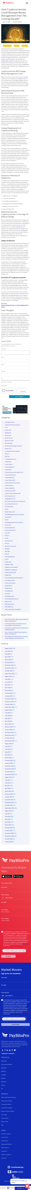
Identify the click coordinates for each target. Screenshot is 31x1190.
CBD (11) (7, 454)
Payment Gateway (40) (10, 572)
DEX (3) (6, 509)
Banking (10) (8, 432)
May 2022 (7, 785)
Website (3, 371)
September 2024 (9, 707)
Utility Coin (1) (8, 601)
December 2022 (9, 766)
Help (2, 1125)
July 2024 (7, 713)
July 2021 (7, 813)
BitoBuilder (4, 1068)
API (2, 1088)
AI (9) (6, 427)
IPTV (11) (7, 543)
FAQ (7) (6, 519)
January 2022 (8, 797)
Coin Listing (4, 1114)
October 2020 (9, 839)
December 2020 (9, 833)
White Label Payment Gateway (8, 1097)
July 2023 (7, 746)
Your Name (4, 887)
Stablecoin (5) (8, 588)
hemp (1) (7, 535)
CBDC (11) (7, 456)
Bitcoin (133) (8, 435)
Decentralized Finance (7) (11, 504)
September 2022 (9, 774)
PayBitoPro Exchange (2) (11, 570)
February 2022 (9, 794)
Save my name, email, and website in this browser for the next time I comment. (15, 381)
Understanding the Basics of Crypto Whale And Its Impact (14, 306)
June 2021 (8, 816)
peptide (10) (8, 575)
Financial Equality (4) (10, 527)
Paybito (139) (8, 562)
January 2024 (8, 729)
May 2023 (7, 752)
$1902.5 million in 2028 (6, 61)
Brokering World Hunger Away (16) (13, 446)
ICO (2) (6, 538)
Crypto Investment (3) (10, 475)
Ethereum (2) (8, 517)
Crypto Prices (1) (9, 485)
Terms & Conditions (6, 1134)
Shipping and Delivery (6, 1144)
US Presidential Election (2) (11, 599)
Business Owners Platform (7, 1111)
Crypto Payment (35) (10, 480)
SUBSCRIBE (15, 1024)
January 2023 (8, 763)
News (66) (7, 551)
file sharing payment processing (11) (14, 522)
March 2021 (8, 825)
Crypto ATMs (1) (9, 464)
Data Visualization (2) (10, 496)
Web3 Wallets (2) (9, 606)
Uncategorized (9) (9, 596)
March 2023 (8, 757)
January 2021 (8, 830)
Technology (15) (9, 591)
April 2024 (8, 721)
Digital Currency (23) (10, 512)
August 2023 (8, 743)
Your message (5, 918)
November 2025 (9, 668)
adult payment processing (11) (12, 425)
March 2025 (8, 690)
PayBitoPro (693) (9, 564)
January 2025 (8, 696)
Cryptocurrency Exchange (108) (12, 493)
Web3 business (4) (9, 604)
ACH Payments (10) (9, 422)
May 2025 (7, 685)
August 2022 (8, 777)
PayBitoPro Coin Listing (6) (11, 567)
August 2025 (8, 676)
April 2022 (8, 788)
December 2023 (9, 732)
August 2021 (8, 811)
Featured (16, 45)
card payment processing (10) (12, 451)
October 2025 (9, 671)
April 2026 (8, 657)
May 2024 (7, 718)
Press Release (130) (10, 580)
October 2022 (9, 771)
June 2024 (8, 715)
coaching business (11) (10, 459)
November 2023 (9, 735)
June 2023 (8, 749)
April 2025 (8, 687)
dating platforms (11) (10, 498)
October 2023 (9, 738)
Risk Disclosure (5, 1147)
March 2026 (8, 659)
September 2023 (9, 741)
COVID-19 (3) (8, 461)
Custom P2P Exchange (6, 1108)
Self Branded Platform (6, 1064)
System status (4, 1118)
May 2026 (7, 654)
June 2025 (8, 682)
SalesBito (3, 1075)
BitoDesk (3, 1071)
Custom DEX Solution (6, 1104)
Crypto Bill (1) (8, 469)
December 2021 (9, 799)
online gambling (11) (10, 556)
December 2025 (9, 665)
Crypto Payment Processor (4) (12, 483)
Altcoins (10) (8, 430)
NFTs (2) (7, 554)
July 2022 (7, 780)
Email (3, 364)
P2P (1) (6, 559)
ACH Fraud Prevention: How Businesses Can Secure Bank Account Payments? (15, 624)
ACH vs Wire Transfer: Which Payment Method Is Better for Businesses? (16, 620)
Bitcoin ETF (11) (8, 438)
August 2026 (8, 648)
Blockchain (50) (8, 443)
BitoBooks (3, 1081)
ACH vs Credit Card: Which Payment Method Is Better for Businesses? (16, 633)
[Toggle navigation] (27, 2)
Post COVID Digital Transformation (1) (14, 577)
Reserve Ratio (4, 1121)
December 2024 (9, 699)
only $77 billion (16, 298)
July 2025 (7, 679)
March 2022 (8, 791)
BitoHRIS (3, 1078)
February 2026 (9, 662)
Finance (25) (8, 525)
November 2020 (9, 836)
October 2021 (9, 805)
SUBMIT (8, 956)
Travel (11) (7, 593)
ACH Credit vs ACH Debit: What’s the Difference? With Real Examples (16, 628)
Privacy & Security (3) (10, 583)
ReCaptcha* (4, 385)
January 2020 (8, 841)
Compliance (4, 1151)
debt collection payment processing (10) (15, 501)
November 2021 (9, 802)
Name (3, 357)
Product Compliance (6, 1154)
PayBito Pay (4, 1061)
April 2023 (8, 755)
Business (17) (8, 448)
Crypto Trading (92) (9, 488)
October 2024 (9, 704)
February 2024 (9, 727)
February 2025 (9, 693)
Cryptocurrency (7, 45)
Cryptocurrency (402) (10, 490)
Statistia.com (19, 227)
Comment (4, 349)
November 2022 (9, 769)
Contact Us (4, 1158)
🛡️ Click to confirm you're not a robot (14, 951)
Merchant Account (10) (10, 546)
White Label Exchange (6, 1101)
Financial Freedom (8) (10, 530)
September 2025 (9, 673)
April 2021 (8, 822)
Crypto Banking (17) (10, 467)
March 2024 (8, 724)
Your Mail (3, 902)
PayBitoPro (25, 45)
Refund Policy (4, 1140)
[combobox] (3, 897)
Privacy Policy (26, 944)
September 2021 (9, 808)
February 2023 (9, 760)
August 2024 (8, 710)
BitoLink (3, 1085)
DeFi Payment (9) (9, 506)
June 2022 (8, 783)
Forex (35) (7, 533)
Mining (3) (7, 548)
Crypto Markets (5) (9, 477)
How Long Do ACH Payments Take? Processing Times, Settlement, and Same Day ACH (16, 637)
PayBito (20, 78)
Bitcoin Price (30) (9, 440)
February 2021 (9, 827)
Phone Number (5, 895)
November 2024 (9, 701)
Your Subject (4, 910)
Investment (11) (9, 541)
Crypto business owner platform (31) (14, 472)
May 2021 (7, 819)
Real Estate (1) (8, 585)
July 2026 (7, 651)
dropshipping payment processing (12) (14, 514)
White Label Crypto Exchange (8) (13, 609)
